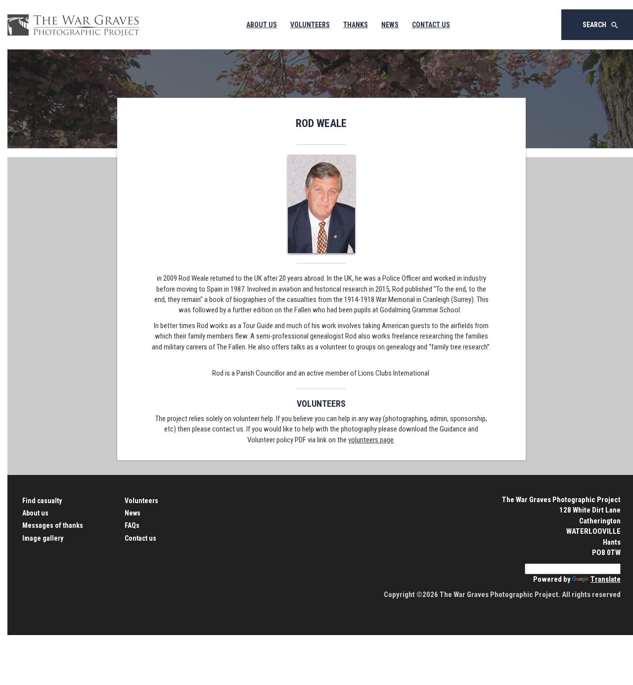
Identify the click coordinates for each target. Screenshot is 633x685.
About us (35, 513)
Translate (605, 579)
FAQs (132, 525)
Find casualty (42, 501)
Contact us (140, 538)
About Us (261, 25)
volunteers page (371, 439)
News (390, 25)
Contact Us (431, 25)
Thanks (355, 25)
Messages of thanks (52, 525)
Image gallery (42, 538)
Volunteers (310, 25)
